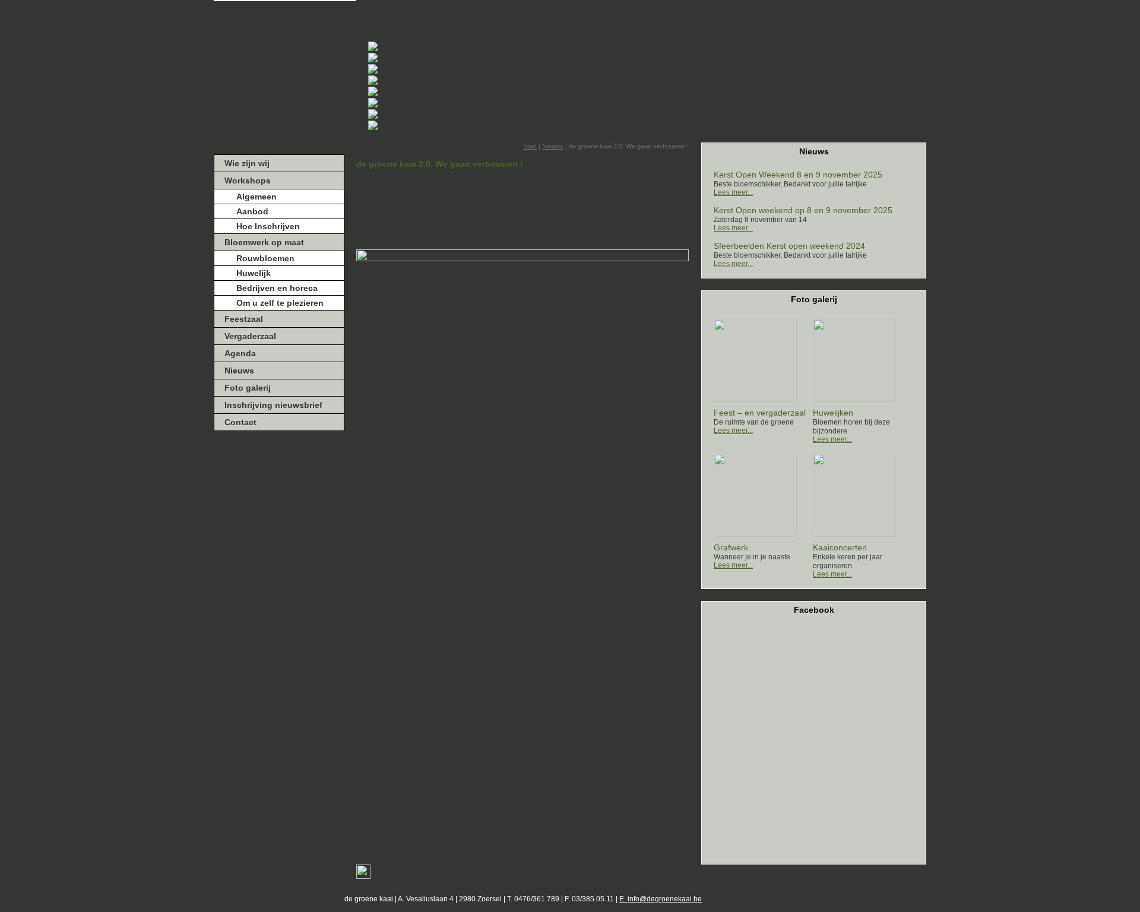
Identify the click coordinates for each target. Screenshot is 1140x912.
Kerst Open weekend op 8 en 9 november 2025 (803, 210)
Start (530, 146)
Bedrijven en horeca (277, 288)
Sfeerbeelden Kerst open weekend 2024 (789, 245)
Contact (240, 422)
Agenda (240, 353)
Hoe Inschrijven (268, 226)
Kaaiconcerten (840, 547)
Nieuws (239, 370)
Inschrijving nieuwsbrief (273, 405)
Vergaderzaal (250, 336)
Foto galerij (247, 387)
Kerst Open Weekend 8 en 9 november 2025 (798, 174)
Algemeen (256, 196)
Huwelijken (833, 412)
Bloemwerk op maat (264, 242)
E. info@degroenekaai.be (660, 899)
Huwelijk (253, 273)
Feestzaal (243, 319)
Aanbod (252, 211)
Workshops (247, 180)
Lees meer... (733, 192)
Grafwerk (731, 547)
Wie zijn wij (247, 163)
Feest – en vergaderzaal (760, 412)
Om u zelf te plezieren (280, 303)
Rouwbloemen (265, 258)
